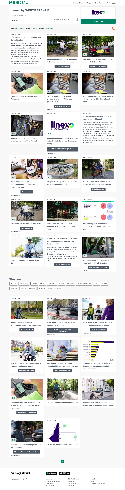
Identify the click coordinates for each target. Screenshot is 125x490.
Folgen (96, 21)
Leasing (23, 288)
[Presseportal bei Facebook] (20, 479)
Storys (75, 3)
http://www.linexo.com (19, 15)
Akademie (71, 481)
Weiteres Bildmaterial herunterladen (26, 452)
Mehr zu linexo (27, 192)
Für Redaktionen (73, 479)
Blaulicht (82, 3)
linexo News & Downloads (27, 412)
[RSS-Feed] (113, 28)
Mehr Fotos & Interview (98, 66)
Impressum (49, 479)
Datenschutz (50, 483)
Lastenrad (14, 288)
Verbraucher (52, 284)
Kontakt (93, 479)
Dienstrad (70, 284)
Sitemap (71, 485)
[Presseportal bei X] (22, 479)
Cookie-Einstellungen (98, 483)
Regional (90, 3)
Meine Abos (98, 3)
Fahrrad (34, 284)
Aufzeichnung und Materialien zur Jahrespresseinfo (62, 149)
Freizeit (96, 284)
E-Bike (61, 284)
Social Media (50, 485)
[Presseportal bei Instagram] (25, 479)
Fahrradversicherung (84, 284)
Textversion (72, 483)
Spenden (42, 288)
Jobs (92, 481)
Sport (50, 288)
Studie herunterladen (62, 264)
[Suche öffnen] (108, 2)
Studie (42, 284)
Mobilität (13, 284)
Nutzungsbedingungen (53, 481)
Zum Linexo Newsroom (62, 370)
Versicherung (24, 284)
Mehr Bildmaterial (98, 189)
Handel (104, 284)
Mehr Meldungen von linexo (98, 267)
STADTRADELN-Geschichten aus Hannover (62, 330)
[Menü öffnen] (114, 2)
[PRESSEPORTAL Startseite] (18, 2)
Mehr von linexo (26, 228)
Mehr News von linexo (62, 106)
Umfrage (58, 288)
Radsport (32, 288)
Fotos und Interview (62, 66)
